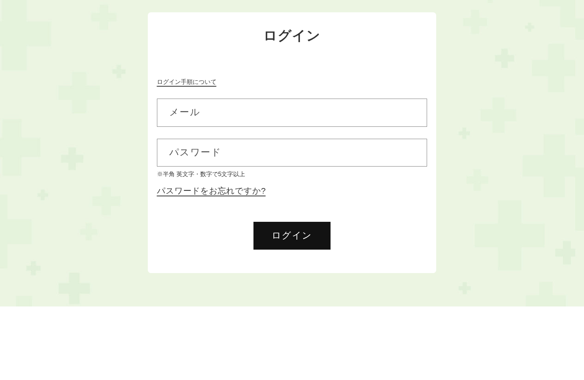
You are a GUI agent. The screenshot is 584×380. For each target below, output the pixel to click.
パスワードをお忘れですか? (211, 191)
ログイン (292, 235)
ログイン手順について (187, 81)
